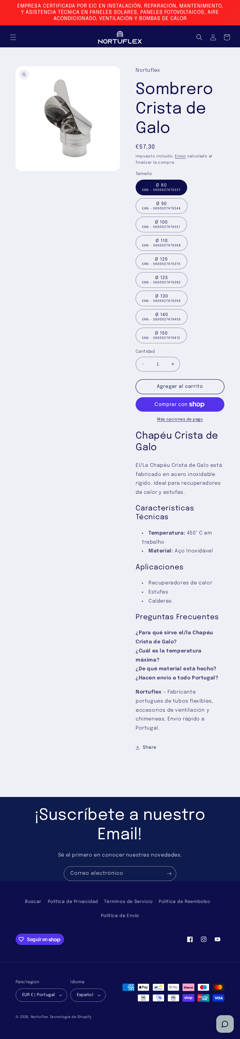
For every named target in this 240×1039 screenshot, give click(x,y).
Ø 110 (161, 243)
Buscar (33, 901)
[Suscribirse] (169, 873)
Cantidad (145, 352)
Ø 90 (161, 206)
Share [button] (150, 747)
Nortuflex (39, 1017)
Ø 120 (161, 261)
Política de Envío (120, 916)
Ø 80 (161, 187)
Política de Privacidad (73, 901)
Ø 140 (161, 317)
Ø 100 (161, 224)
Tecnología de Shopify (71, 1017)
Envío (180, 156)
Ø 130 (161, 298)
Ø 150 (161, 335)
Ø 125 (161, 280)
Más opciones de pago (180, 419)
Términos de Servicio (128, 901)
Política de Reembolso (184, 901)
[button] (13, 37)
